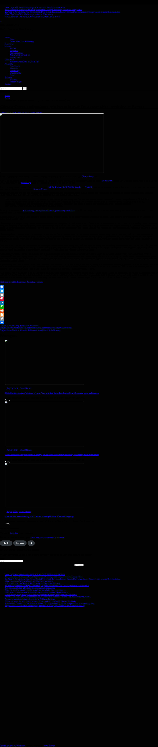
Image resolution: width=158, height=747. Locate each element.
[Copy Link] (79, 319)
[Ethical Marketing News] (0, 33)
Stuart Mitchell (36, 112)
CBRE (51, 187)
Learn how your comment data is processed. (47, 537)
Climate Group (87, 176)
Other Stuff (9, 59)
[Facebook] (79, 287)
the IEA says (26, 183)
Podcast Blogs (15, 82)
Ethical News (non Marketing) (22, 42)
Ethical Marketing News (9, 25)
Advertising (14, 71)
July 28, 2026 (12, 388)
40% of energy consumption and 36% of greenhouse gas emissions (49, 210)
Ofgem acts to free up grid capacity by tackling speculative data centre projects (35, 590)
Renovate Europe (40, 189)
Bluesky (6, 543)
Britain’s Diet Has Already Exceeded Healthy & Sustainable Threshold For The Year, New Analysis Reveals (47, 597)
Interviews (9, 44)
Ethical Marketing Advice (20, 55)
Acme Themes (49, 746)
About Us (9, 64)
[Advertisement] (74, 630)
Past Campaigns (16, 53)
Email (2, 559)
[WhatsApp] (79, 307)
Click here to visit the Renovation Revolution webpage (21, 282)
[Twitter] (79, 291)
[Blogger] (79, 315)
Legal (12, 75)
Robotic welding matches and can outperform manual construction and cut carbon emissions (36, 328)
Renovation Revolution (29, 325)
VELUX (88, 187)
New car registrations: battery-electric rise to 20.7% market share (30, 599)
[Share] (79, 322)
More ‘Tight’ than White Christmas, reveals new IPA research (29, 14)
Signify (78, 187)
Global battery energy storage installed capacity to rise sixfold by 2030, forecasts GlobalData (41, 595)
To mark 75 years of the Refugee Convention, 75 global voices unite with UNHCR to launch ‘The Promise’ (47, 586)
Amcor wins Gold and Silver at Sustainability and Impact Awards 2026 (32, 16)
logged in (14, 533)
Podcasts (8, 77)
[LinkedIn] (79, 303)
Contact (8, 84)
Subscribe (79, 565)
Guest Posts (14, 66)
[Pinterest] (79, 299)
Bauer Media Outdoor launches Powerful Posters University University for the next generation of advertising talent (49, 603)
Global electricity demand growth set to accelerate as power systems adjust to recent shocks (40, 601)
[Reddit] (79, 311)
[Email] (79, 295)
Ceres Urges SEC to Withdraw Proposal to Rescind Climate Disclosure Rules (35, 7)
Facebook (20, 543)
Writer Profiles (15, 73)
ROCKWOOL (68, 187)
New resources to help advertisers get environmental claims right (30, 588)
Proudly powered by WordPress (12, 746)
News (7, 37)
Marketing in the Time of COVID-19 (24, 62)
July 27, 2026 (12, 450)
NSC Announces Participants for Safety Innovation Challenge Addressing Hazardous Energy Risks (43, 10)
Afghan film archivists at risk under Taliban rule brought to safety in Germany (30, 330)
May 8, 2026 (11, 512)
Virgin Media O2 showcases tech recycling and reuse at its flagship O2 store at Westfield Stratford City (45, 606)
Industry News (15, 57)
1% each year (107, 180)
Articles (8, 46)
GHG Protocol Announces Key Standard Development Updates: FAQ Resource (36, 592)
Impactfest (14, 51)
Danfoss (58, 187)
